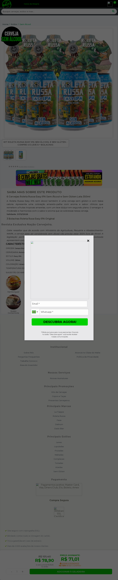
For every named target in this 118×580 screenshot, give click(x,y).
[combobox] (35, 312)
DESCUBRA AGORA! (59, 322)
